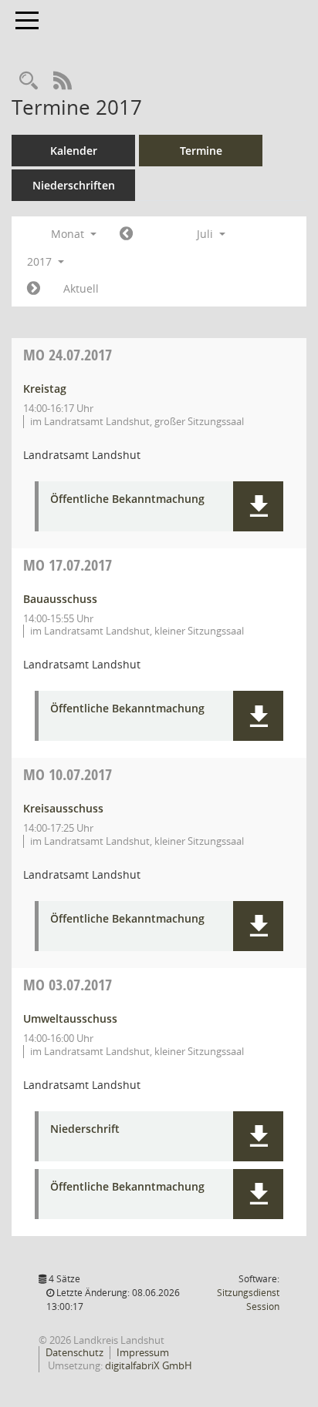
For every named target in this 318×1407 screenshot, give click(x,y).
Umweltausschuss (70, 1018)
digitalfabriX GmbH (148, 1365)
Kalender (73, 150)
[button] (258, 506)
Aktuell (81, 288)
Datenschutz (74, 1352)
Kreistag (44, 388)
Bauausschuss (60, 598)
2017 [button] (41, 261)
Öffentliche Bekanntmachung (127, 499)
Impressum (143, 1352)
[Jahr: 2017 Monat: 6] (126, 234)
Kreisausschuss (63, 808)
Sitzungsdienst (248, 1299)
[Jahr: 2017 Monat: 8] (33, 289)
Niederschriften (73, 185)
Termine (201, 150)
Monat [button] (69, 233)
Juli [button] (206, 233)
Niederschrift (85, 1129)
